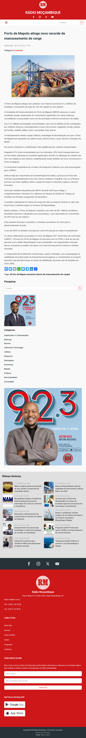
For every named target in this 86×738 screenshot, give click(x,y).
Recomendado (10, 377)
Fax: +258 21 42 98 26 (12, 609)
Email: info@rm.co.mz (12, 600)
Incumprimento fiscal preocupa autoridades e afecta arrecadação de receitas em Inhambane (27, 530)
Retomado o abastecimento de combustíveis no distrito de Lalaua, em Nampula (28, 516)
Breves (7, 343)
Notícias (8, 339)
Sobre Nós (8, 625)
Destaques (9, 360)
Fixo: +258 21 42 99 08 (12, 604)
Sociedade (9, 381)
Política (7, 373)
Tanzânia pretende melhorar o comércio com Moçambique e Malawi (67, 543)
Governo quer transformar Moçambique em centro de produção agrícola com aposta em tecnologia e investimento (68, 502)
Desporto (8, 356)
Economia (18, 50)
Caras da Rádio (9, 635)
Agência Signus (45, 735)
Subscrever (43, 687)
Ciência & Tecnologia (13, 347)
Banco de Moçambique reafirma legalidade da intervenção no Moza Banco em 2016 (69, 488)
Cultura (7, 352)
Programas (8, 645)
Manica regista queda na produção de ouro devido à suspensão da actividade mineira (28, 488)
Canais (6, 640)
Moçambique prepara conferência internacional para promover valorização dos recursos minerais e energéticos (28, 502)
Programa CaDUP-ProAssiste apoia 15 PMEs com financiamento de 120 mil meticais (68, 530)
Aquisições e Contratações (16, 335)
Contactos (8, 649)
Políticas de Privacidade (43, 732)
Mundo (7, 369)
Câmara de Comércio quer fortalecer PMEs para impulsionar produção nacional (27, 543)
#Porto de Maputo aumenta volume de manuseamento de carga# (40, 274)
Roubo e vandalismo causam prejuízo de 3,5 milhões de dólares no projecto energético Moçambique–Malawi (68, 516)
